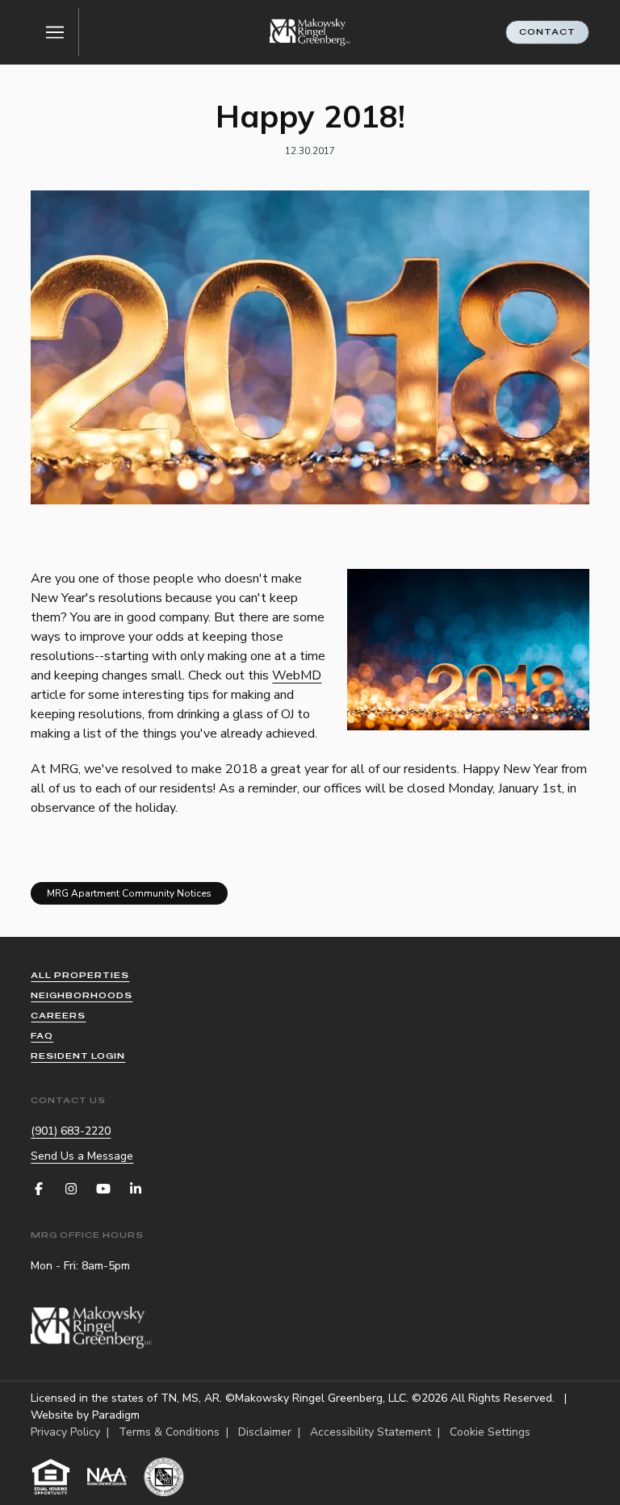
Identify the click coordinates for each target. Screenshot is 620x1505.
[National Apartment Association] (107, 1477)
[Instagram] (71, 1189)
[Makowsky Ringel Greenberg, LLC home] (310, 33)
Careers (58, 1015)
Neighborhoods (81, 995)
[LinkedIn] (136, 1189)
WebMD (296, 675)
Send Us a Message (82, 1156)
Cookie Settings (490, 1432)
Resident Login (78, 1056)
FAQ (42, 1036)
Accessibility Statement (370, 1432)
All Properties (80, 975)
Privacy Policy (65, 1432)
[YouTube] (103, 1189)
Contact (547, 32)
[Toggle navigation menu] (55, 32)
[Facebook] (39, 1189)
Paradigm (116, 1415)
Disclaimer (264, 1432)
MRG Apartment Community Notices (129, 893)
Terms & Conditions (169, 1432)
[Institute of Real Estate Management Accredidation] (164, 1477)
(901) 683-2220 (71, 1131)
